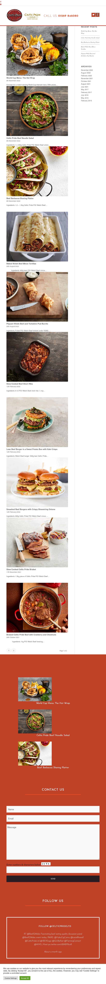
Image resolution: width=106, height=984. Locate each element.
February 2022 (86, 75)
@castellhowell (31, 944)
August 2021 (85, 84)
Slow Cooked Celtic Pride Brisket (21, 569)
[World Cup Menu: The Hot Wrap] (37, 51)
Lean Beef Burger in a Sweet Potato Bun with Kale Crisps (31, 449)
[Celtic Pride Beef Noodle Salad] (37, 111)
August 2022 (85, 72)
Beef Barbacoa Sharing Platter (20, 198)
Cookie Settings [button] (11, 978)
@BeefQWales (32, 934)
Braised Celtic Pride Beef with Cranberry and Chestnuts (31, 634)
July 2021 (84, 86)
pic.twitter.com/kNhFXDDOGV (53, 948)
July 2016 (84, 95)
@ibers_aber (75, 944)
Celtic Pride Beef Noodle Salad (20, 138)
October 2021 (86, 81)
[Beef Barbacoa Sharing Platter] (37, 171)
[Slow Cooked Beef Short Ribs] (37, 357)
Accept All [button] (25, 978)
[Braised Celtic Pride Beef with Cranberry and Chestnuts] (37, 608)
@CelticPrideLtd (60, 926)
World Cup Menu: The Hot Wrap (20, 78)
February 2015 (86, 100)
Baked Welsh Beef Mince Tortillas (21, 263)
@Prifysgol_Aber (61, 944)
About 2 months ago (53, 955)
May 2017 (84, 89)
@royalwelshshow (61, 937)
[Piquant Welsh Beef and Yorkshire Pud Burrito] (37, 297)
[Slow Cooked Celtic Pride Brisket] (37, 542)
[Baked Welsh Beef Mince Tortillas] (37, 236)
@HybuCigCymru (73, 941)
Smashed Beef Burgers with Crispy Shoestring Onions (30, 509)
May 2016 (84, 98)
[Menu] (96, 14)
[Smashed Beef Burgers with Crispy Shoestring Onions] (37, 482)
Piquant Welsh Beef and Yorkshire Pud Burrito (27, 323)
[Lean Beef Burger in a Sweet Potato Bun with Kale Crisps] (37, 422)
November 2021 (87, 78)
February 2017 (86, 92)
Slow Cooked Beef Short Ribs (19, 383)
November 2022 (87, 70)
